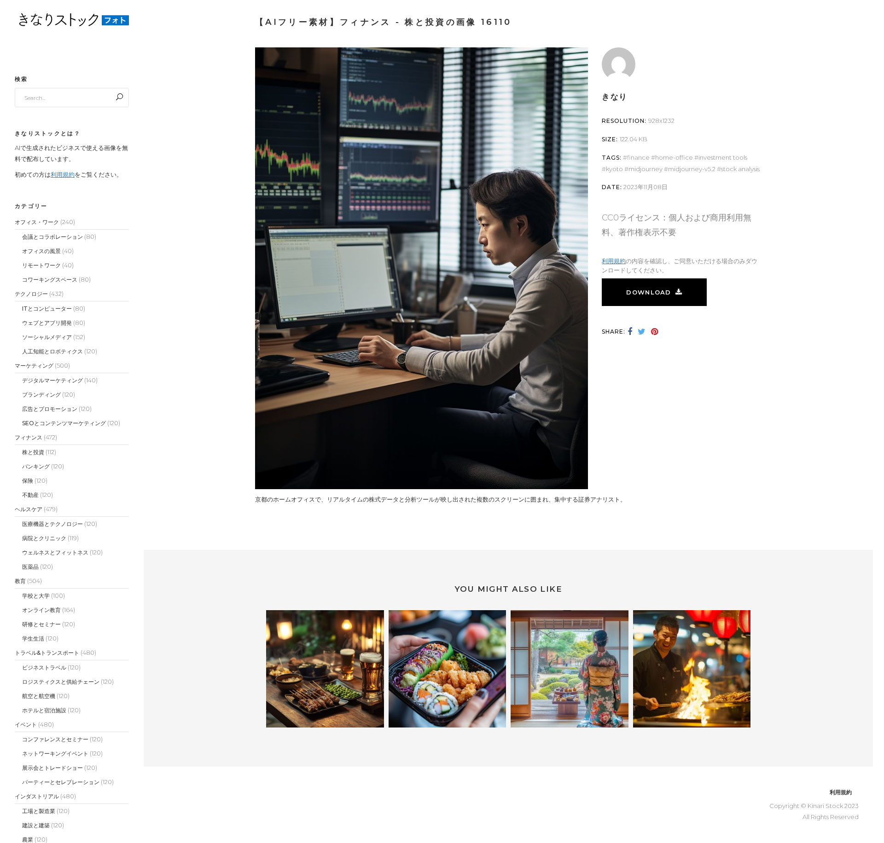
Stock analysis (740, 169)
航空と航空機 (38, 696)
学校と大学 (36, 595)
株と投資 (33, 452)
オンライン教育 (41, 609)
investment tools (722, 157)
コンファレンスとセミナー (55, 739)
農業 (27, 839)
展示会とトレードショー (52, 767)
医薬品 (30, 566)
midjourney (645, 169)
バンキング (36, 466)
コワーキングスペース (49, 279)
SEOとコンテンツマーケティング (64, 423)
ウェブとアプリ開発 (47, 322)
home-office (674, 157)
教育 (20, 580)
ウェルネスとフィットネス (55, 552)
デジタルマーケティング (52, 380)
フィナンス (28, 437)
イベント (26, 724)
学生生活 (33, 638)
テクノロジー (31, 293)
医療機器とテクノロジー (52, 523)
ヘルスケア (28, 509)
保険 (27, 480)
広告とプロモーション (49, 408)
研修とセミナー (41, 624)
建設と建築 (36, 825)
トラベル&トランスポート (47, 652)
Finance (638, 157)
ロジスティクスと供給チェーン (60, 681)
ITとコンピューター (47, 308)
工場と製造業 (38, 811)
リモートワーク (41, 265)
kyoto (614, 169)
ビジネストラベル (44, 667)
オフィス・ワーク (37, 222)
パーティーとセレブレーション (60, 782)
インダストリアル (37, 796)
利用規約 (63, 174)
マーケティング (34, 365)
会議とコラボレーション (52, 236)
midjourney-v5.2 (691, 169)
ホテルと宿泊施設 (44, 710)
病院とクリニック (44, 538)
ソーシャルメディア (47, 337)
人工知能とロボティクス (52, 351)
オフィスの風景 (41, 251)
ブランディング (41, 394)
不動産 (30, 494)
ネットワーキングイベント (55, 753)
